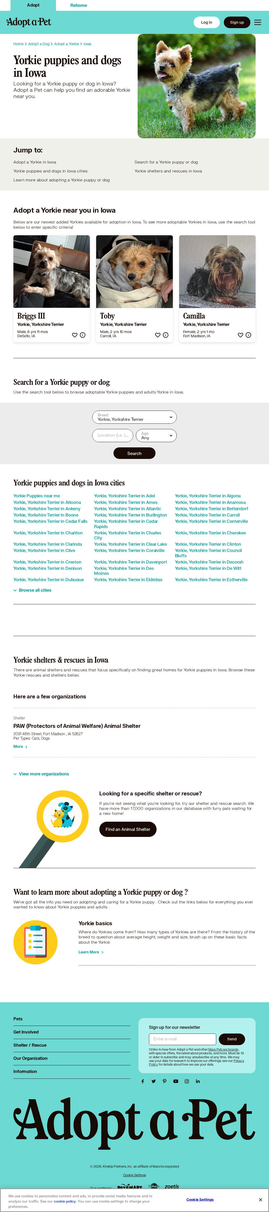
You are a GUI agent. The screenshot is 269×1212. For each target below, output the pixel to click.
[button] (74, 335)
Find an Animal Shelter (128, 829)
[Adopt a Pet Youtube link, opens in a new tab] (177, 1081)
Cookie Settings (134, 1175)
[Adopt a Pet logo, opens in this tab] (134, 1128)
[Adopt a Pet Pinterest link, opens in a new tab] (166, 1081)
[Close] (260, 1200)
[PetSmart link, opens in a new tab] (130, 1187)
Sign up (237, 22)
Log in (206, 22)
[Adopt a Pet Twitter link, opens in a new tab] (155, 1081)
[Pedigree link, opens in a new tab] (154, 1187)
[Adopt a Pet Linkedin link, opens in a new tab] (198, 1081)
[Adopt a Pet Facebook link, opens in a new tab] (143, 1081)
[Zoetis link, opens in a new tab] (172, 1187)
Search (134, 453)
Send (231, 1039)
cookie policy (65, 1201)
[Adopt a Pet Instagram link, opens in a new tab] (188, 1081)
